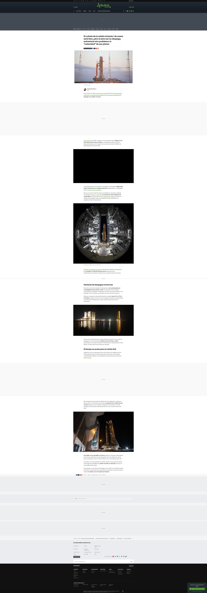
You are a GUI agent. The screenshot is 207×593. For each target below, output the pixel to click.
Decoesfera (120, 572)
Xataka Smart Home (76, 576)
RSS (119, 556)
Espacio (89, 474)
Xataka (75, 570)
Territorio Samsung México (104, 11)
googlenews (131, 11)
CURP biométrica (120, 538)
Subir (130, 565)
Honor (105, 28)
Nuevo (130, 7)
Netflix (117, 28)
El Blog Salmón (129, 570)
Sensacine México (94, 584)
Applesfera (75, 573)
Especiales (76, 549)
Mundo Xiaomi (76, 577)
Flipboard (96, 48)
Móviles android (97, 552)
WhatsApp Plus (112, 538)
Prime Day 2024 (76, 552)
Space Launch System (101, 93)
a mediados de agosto (108, 196)
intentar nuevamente (114, 95)
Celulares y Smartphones (86, 549)
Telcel (95, 554)
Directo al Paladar (103, 570)
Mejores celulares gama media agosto (87, 538)
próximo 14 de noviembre (94, 190)
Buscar (131, 562)
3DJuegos (84, 570)
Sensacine (93, 570)
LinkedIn (124, 556)
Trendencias (120, 570)
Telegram (117, 556)
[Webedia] (76, 565)
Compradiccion (120, 573)
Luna (100, 474)
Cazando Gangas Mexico (97, 546)
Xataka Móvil (76, 572)
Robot (113, 28)
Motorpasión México (111, 585)
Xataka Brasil (76, 586)
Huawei (88, 28)
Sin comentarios (88, 48)
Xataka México (103, 5)
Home (90, 11)
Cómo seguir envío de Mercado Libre (102, 538)
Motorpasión (111, 570)
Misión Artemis (95, 474)
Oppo (101, 28)
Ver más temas (77, 556)
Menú (76, 7)
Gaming (84, 11)
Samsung (97, 28)
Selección (78, 11)
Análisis (85, 545)
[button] (92, 88)
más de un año (87, 357)
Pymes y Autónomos (129, 573)
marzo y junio (95, 194)
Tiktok (133, 11)
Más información (111, 591)
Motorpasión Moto (112, 572)
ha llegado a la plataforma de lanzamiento (94, 95)
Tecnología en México (88, 552)
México (75, 554)
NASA (104, 474)
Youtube (127, 11)
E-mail (98, 48)
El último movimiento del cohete (92, 269)
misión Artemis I (117, 93)
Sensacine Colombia (93, 586)
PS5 (84, 28)
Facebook (123, 11)
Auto (94, 11)
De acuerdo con (88, 140)
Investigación (76, 545)
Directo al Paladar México (103, 585)
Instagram (129, 11)
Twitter (125, 11)
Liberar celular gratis (127, 538)
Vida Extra (84, 572)
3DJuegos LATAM (85, 584)
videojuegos (86, 554)
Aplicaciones (96, 549)
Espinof (92, 572)
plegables (92, 28)
